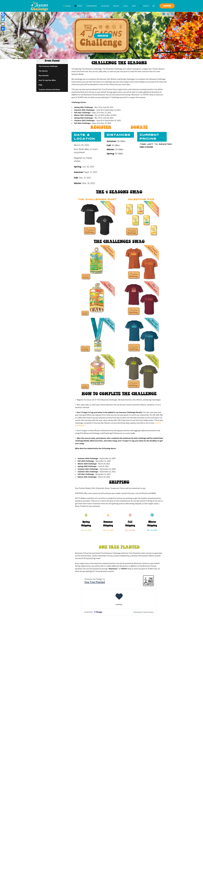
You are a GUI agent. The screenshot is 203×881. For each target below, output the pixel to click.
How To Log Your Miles (47, 80)
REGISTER (102, 127)
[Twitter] (2, 19)
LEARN (125, 6)
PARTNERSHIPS (91, 6)
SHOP (134, 6)
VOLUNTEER (105, 6)
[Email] (2, 24)
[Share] (2, 28)
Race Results (44, 75)
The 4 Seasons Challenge (48, 66)
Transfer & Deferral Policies (49, 89)
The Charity (43, 71)
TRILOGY (116, 6)
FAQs (40, 85)
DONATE (139, 127)
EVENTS (79, 6)
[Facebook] (2, 14)
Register (167, 6)
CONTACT (145, 6)
